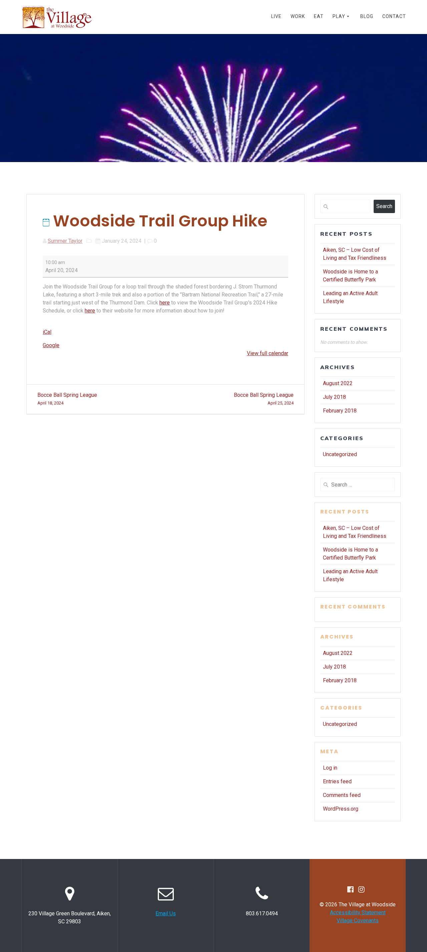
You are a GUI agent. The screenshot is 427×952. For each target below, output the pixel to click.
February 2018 (340, 410)
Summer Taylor (65, 241)
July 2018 (334, 397)
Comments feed (342, 795)
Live (276, 16)
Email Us (165, 913)
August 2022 (338, 383)
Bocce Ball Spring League (67, 398)
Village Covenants (358, 920)
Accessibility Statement (358, 912)
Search (384, 206)
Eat (319, 16)
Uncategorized (340, 454)
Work (298, 16)
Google (51, 345)
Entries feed (337, 781)
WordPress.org (340, 809)
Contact (394, 16)
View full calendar (267, 353)
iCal (47, 332)
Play (339, 16)
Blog (366, 16)
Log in (330, 768)
